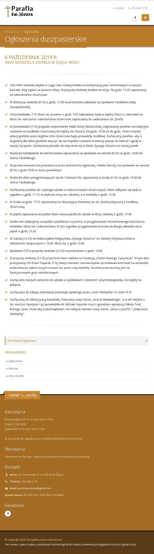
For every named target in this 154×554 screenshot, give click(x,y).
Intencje (13, 368)
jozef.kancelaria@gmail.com (34, 488)
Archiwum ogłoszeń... (22, 341)
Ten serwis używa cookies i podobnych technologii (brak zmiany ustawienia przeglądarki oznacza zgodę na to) (70, 544)
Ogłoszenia (15, 361)
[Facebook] (135, 18)
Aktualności (12, 32)
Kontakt (119, 8)
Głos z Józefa (16, 376)
